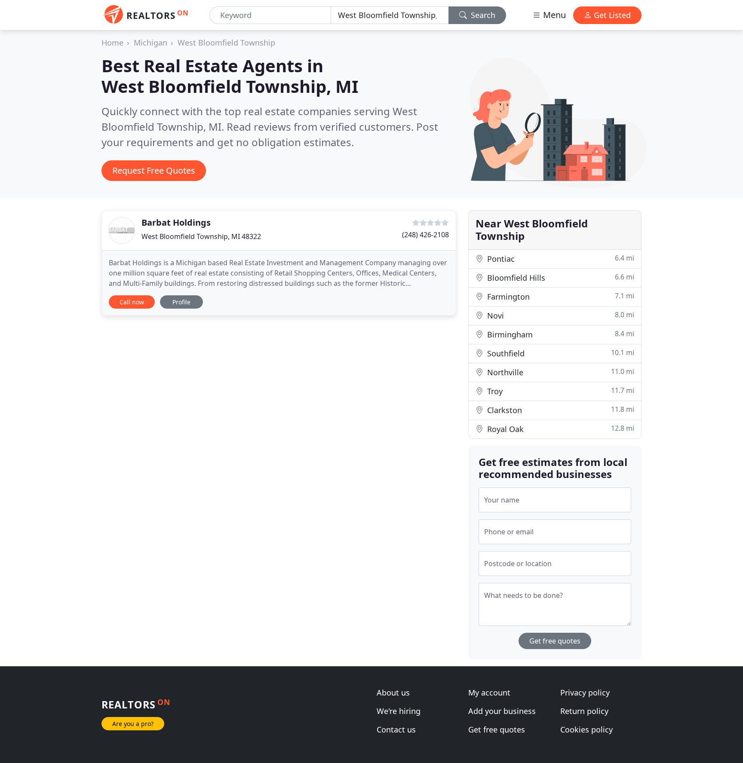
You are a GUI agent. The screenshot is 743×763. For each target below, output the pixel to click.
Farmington (559, 296)
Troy (559, 391)
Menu (553, 15)
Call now (132, 302)
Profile (181, 302)
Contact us (396, 729)
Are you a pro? (133, 724)
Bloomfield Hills (559, 277)
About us (393, 692)
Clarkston (559, 409)
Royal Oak (559, 428)
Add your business (502, 711)
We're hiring (399, 711)
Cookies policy (586, 729)
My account (489, 692)
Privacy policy (585, 692)
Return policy (584, 711)
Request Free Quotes (153, 170)
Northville (559, 372)
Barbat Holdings (176, 222)
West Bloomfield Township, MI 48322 (201, 236)
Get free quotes (554, 641)
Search (482, 15)
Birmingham (559, 334)
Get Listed (611, 15)
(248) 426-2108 (425, 234)
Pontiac (559, 258)
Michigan (150, 42)
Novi (559, 315)
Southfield (559, 353)
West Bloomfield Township (226, 42)
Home (112, 42)
